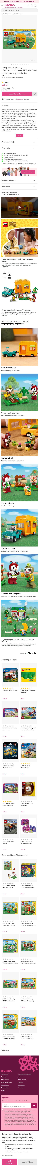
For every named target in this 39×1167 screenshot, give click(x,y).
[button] (2, 5)
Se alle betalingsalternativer (9, 192)
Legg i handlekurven (17, 94)
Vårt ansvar (21, 1088)
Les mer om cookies (7, 1155)
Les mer (19, 135)
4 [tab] (17, 65)
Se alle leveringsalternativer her (10, 194)
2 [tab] (14, 65)
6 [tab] (21, 65)
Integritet (20, 1082)
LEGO (4, 68)
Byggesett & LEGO (11, 13)
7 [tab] (23, 65)
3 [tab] (15, 65)
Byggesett (19, 13)
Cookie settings (5, 1085)
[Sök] (3, 10)
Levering (20, 1077)
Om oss (3, 1090)
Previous (3, 39)
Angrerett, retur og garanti (24, 1074)
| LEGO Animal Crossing (14, 68)
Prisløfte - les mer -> (9, 157)
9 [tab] (26, 65)
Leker (3, 13)
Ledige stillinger (5, 1088)
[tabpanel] (19, 39)
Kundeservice (4, 1074)
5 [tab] (19, 65)
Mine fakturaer (5, 1079)
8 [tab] (24, 65)
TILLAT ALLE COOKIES (9, 1162)
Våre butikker (21, 1085)
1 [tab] (12, 65)
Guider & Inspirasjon (6, 1082)
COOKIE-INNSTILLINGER (27, 1161)
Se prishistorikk (6, 90)
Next (35, 39)
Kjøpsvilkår (4, 1077)
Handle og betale (22, 1079)
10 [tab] (28, 65)
